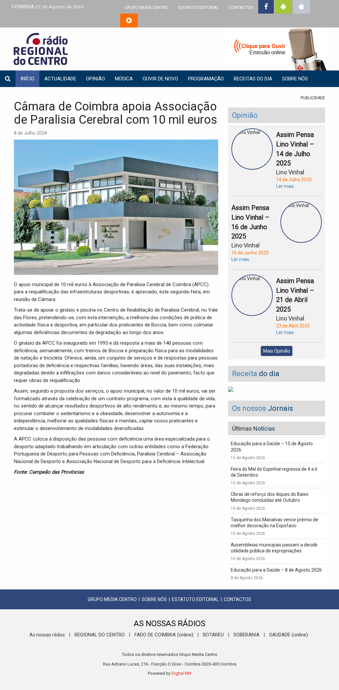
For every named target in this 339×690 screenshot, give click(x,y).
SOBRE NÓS (154, 599)
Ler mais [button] (285, 186)
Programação (206, 79)
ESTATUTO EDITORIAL (198, 7)
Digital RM (181, 673)
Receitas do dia (253, 79)
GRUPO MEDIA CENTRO (146, 7)
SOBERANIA (246, 635)
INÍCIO (27, 79)
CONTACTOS (241, 7)
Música (124, 79)
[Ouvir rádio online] (129, 20)
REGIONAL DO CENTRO (99, 635)
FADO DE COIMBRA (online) (163, 635)
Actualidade (60, 79)
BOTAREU (213, 635)
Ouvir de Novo (160, 79)
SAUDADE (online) (288, 635)
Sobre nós (295, 79)
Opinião (95, 79)
